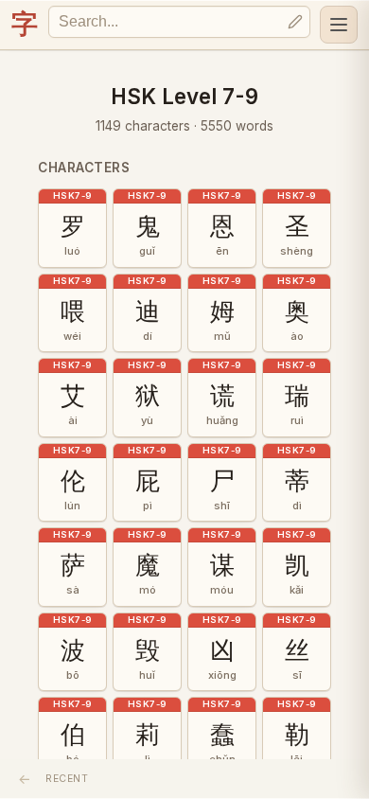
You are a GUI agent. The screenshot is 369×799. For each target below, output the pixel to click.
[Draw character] (295, 22)
